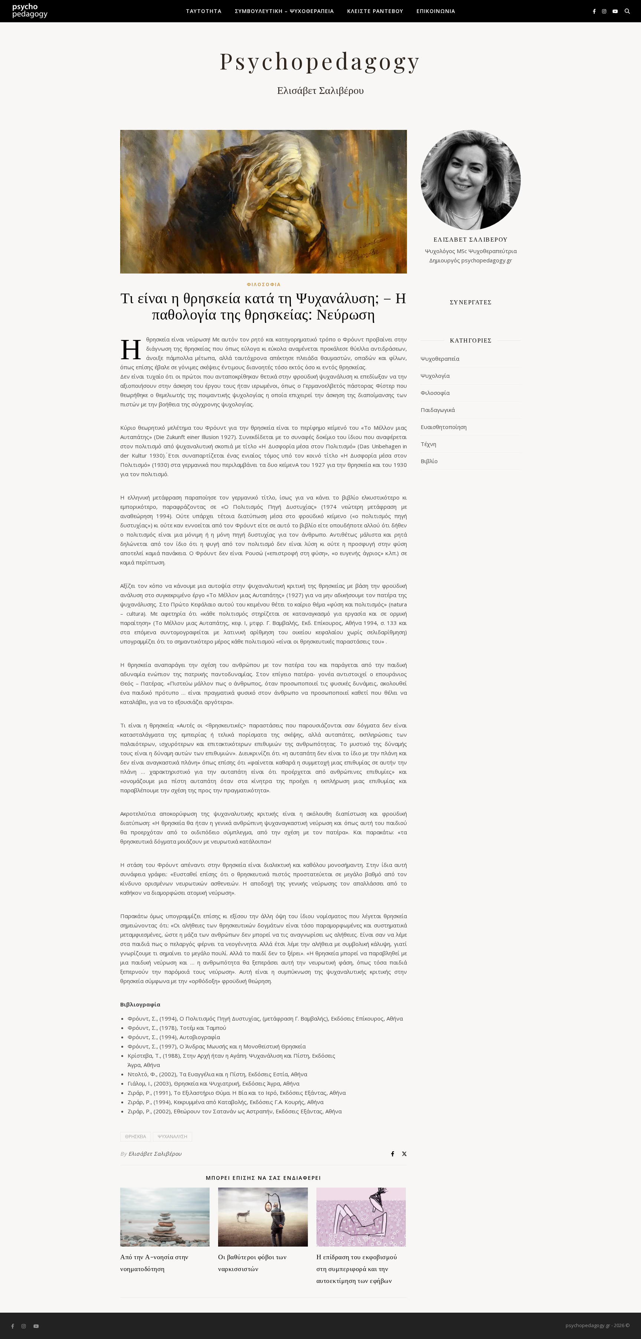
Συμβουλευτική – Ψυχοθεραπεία (284, 10)
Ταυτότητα (203, 10)
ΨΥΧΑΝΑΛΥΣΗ (172, 1136)
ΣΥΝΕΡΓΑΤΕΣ (471, 302)
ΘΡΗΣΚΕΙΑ (135, 1136)
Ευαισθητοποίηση (444, 426)
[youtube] (615, 11)
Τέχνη (428, 444)
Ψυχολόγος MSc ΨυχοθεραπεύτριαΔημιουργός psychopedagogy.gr (471, 249)
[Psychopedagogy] (29, 11)
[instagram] (604, 11)
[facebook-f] (595, 11)
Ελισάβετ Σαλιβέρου (155, 1153)
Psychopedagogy (320, 60)
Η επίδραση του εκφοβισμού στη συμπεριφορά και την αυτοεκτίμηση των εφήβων (356, 1268)
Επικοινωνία (436, 10)
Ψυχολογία (435, 375)
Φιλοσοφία (264, 284)
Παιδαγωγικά (438, 409)
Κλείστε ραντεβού (375, 10)
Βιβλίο (429, 461)
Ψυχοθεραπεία (440, 358)
